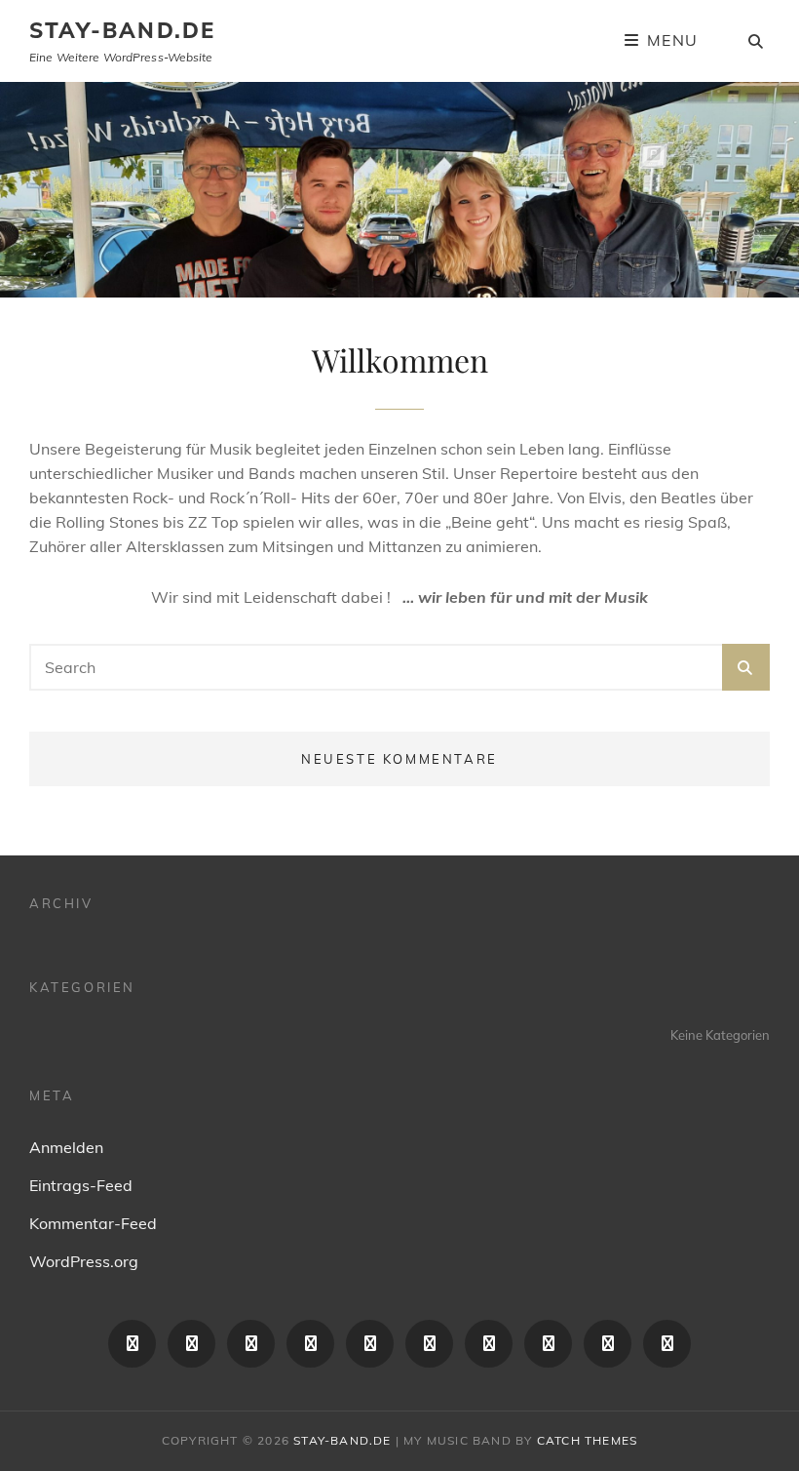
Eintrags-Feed (81, 1185)
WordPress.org (83, 1261)
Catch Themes (587, 1440)
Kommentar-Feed (93, 1223)
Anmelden (66, 1147)
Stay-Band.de (122, 30)
